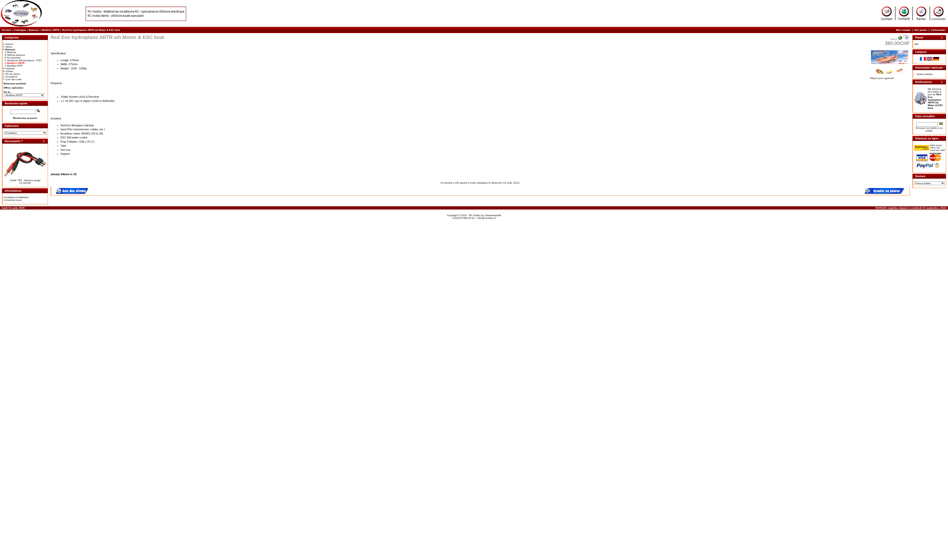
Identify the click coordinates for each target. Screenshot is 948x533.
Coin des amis (13, 79)
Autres (9, 71)
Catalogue (20, 30)
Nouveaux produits (14, 83)
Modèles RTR (14, 65)
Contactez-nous (12, 200)
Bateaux (34, 30)
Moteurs (11, 52)
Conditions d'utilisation (16, 197)
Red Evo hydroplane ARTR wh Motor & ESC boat (91, 30)
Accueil (6, 30)
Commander (938, 30)
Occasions (11, 76)
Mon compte (903, 30)
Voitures (10, 68)
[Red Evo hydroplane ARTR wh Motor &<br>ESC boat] (889, 64)
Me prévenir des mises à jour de (935, 98)
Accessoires (13, 57)
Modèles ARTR (50, 30)
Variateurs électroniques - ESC (24, 60)
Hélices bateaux (16, 55)
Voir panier (920, 30)
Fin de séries (12, 74)
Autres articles (925, 74)
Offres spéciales (13, 87)
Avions (9, 44)
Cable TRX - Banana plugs (25, 180)
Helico (8, 46)
